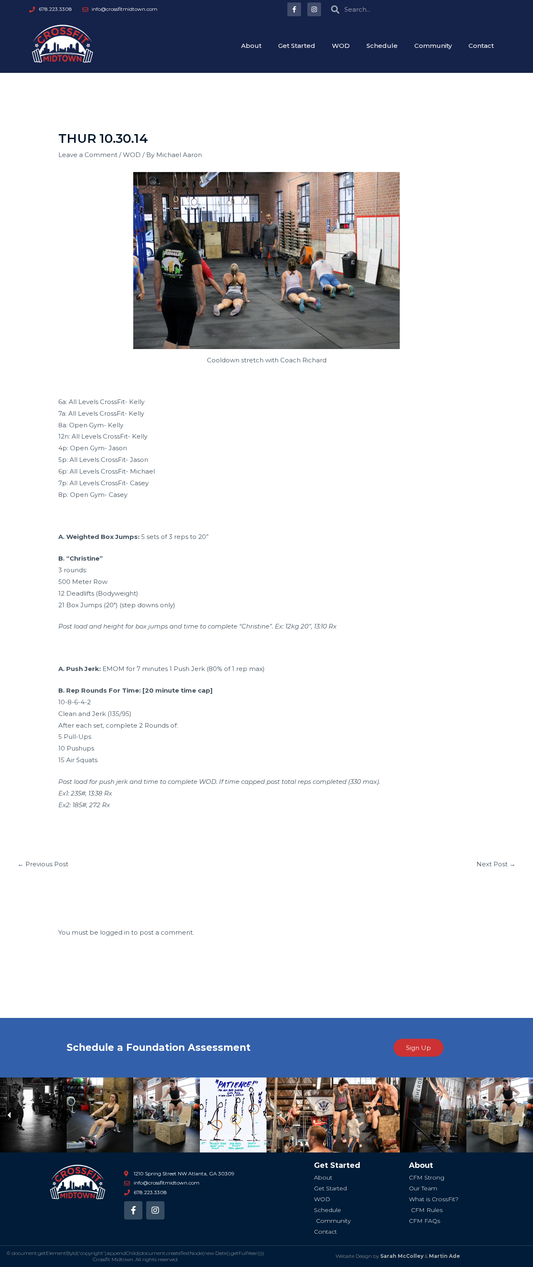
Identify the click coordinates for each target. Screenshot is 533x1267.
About (251, 46)
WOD (341, 46)
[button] (9, 1115)
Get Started (296, 46)
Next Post (496, 864)
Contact (481, 46)
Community (433, 46)
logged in (115, 932)
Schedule (382, 46)
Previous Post (42, 864)
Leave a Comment (87, 155)
